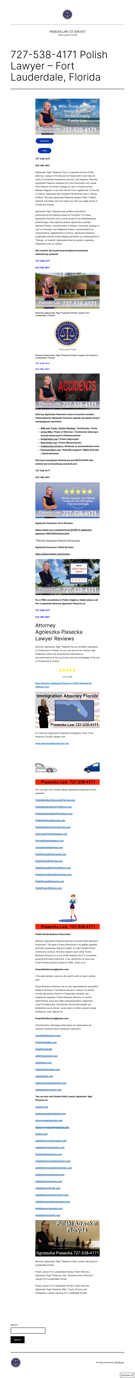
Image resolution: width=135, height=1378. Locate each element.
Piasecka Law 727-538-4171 (67, 31)
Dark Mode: (125, 1375)
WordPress (119, 1362)
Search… (15, 1325)
